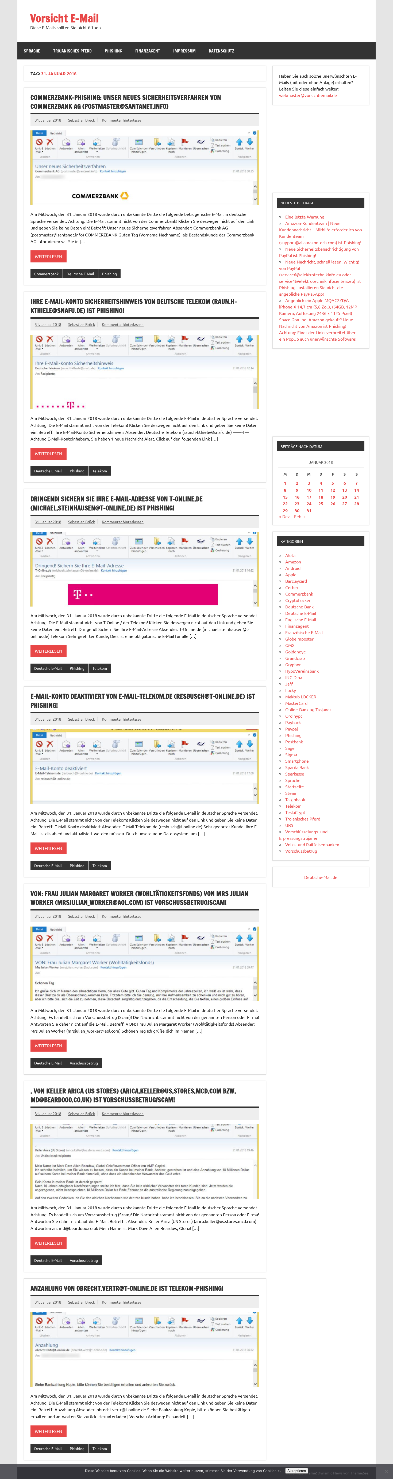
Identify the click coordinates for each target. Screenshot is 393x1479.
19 (332, 497)
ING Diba (293, 677)
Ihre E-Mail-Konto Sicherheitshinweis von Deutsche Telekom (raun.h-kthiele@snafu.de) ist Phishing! (133, 306)
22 (285, 503)
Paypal (291, 728)
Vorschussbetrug (84, 1062)
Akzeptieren (296, 1471)
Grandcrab (295, 658)
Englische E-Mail (300, 619)
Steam (291, 793)
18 (320, 497)
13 (344, 490)
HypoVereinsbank (302, 670)
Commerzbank (46, 273)
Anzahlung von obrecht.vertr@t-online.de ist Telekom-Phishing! (126, 1288)
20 (344, 497)
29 (285, 510)
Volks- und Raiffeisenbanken (312, 844)
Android (292, 568)
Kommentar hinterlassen (123, 120)
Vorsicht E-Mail (64, 18)
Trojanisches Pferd (72, 51)
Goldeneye (295, 651)
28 (356, 503)
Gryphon (293, 664)
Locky (290, 690)
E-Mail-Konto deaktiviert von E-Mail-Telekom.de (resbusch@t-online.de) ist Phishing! (142, 701)
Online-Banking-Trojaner (308, 709)
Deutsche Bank (299, 606)
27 (344, 503)
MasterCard (296, 703)
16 (297, 497)
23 (297, 503)
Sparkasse (294, 773)
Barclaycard (296, 581)
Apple (290, 574)
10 (309, 490)
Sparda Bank (297, 767)
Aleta (290, 555)
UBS (289, 825)
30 (297, 510)
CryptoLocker (298, 600)
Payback (293, 722)
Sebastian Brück (81, 120)
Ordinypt (293, 715)
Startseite (294, 786)
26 (332, 503)
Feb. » (300, 516)
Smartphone (297, 760)
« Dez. (285, 516)
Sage (290, 748)
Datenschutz (221, 51)
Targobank (295, 799)
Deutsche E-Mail (80, 273)
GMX (290, 645)
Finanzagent (147, 51)
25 (320, 503)
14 (356, 490)
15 (285, 497)
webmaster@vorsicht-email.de (308, 95)
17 (309, 497)
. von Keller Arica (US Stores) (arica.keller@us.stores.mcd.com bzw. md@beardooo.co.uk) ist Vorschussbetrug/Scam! (133, 1095)
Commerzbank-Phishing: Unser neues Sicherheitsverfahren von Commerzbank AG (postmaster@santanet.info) (125, 102)
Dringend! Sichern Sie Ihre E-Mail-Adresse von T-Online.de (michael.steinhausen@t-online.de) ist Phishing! (116, 503)
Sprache (32, 51)
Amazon (293, 561)
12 (332, 490)
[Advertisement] (320, 148)
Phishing (113, 51)
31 (309, 510)
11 (320, 490)
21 (356, 497)
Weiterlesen (48, 256)
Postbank (294, 741)
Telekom (100, 470)
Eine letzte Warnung (304, 216)
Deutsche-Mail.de (320, 877)
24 (309, 503)
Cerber (291, 587)
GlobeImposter (299, 638)
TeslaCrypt (295, 812)
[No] (386, 1471)
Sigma (291, 754)
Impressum (184, 51)
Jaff (289, 683)
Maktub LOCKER (300, 696)
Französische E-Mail (304, 632)
